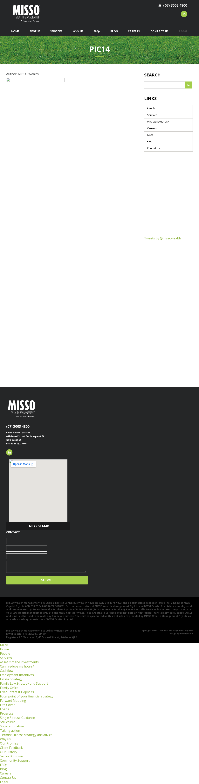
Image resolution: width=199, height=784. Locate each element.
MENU (5, 645)
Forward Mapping (13, 700)
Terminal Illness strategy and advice (26, 735)
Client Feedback (11, 747)
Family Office (9, 688)
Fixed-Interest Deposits (17, 692)
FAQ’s (150, 135)
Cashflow (6, 670)
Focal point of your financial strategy (26, 696)
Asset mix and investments (19, 662)
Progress (6, 713)
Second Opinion (11, 756)
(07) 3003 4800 (18, 426)
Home (4, 649)
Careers (152, 128)
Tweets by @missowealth (162, 238)
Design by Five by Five (181, 633)
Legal (4, 782)
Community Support (15, 760)
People (151, 108)
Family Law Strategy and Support (24, 683)
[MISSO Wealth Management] (26, 23)
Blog (149, 141)
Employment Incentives (17, 675)
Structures (7, 722)
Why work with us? (158, 121)
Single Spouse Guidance (17, 718)
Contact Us (153, 148)
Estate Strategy (11, 679)
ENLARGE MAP (38, 526)
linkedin (184, 14)
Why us (5, 739)
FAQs (3, 765)
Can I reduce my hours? (17, 666)
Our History (8, 752)
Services (152, 115)
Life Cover (7, 705)
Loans (4, 709)
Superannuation (12, 726)
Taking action (10, 730)
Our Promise (9, 743)
